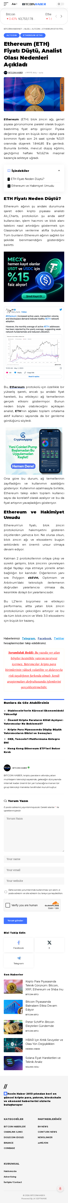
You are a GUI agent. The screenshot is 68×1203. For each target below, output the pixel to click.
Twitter (59, 638)
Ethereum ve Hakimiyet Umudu (33, 185)
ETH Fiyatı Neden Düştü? (28, 179)
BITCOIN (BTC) (32, 994)
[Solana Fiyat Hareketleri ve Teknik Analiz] (13, 1063)
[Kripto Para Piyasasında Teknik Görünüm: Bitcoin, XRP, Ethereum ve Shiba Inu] (13, 987)
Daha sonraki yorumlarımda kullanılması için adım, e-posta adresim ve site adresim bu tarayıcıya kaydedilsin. (35, 892)
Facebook (44, 638)
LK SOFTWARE (40, 1198)
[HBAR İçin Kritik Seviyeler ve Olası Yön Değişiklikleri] (13, 1045)
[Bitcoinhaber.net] (34, 4)
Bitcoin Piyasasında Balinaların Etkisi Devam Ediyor (41, 1005)
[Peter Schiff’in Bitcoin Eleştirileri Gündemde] (13, 1027)
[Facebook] (19, 945)
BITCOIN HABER (15, 73)
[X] (49, 945)
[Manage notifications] (60, 1189)
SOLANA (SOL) (32, 1067)
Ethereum (17, 387)
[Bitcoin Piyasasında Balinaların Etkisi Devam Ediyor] (13, 1007)
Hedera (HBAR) (33, 1049)
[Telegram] (19, 960)
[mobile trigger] (7, 4)
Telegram (28, 638)
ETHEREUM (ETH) (33, 35)
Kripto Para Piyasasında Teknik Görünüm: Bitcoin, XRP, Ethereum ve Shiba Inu (44, 985)
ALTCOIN (12, 35)
